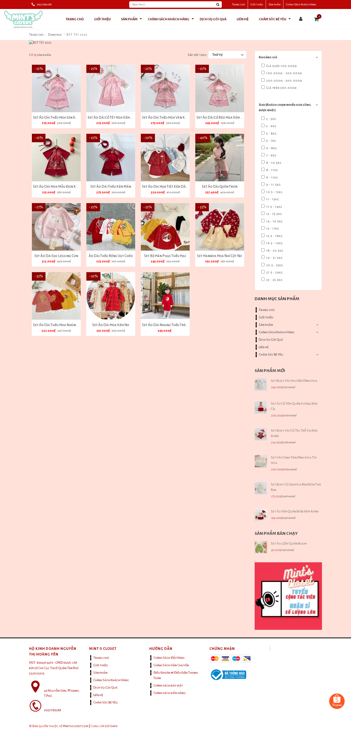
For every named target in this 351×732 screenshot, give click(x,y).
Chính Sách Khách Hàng (301, 4)
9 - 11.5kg (273, 184)
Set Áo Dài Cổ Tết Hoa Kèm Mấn (113, 117)
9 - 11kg (271, 177)
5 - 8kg (271, 133)
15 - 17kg (272, 228)
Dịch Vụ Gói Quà (271, 339)
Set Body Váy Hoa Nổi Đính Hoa (294, 381)
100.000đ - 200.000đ (283, 73)
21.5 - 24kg (274, 272)
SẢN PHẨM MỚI (270, 370)
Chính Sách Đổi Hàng (169, 658)
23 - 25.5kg (274, 280)
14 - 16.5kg (274, 221)
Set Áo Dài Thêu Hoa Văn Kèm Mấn (169, 117)
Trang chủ (238, 4)
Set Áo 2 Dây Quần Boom (289, 543)
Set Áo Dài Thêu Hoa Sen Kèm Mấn (60, 117)
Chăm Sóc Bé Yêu (271, 354)
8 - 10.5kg (273, 163)
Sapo (114, 726)
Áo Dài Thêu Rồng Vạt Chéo (111, 256)
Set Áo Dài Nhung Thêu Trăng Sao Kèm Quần (178, 325)
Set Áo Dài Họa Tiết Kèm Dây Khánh (170, 186)
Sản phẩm (275, 4)
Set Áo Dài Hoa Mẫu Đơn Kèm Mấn (60, 186)
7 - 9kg (270, 155)
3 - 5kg (270, 119)
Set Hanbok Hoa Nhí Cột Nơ (219, 256)
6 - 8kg (271, 148)
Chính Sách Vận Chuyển (171, 665)
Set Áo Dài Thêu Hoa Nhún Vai (57, 325)
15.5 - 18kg (274, 236)
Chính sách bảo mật (168, 685)
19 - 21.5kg (274, 258)
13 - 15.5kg (273, 214)
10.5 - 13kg (274, 192)
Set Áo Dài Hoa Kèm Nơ (110, 325)
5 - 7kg (270, 140)
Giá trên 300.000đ (281, 88)
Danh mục (55, 34)
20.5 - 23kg (274, 265)
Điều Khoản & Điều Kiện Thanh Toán (175, 675)
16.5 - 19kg (274, 243)
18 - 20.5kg (274, 250)
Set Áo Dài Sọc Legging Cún (56, 256)
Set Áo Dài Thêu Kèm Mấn (110, 186)
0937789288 (44, 4)
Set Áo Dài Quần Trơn (219, 186)
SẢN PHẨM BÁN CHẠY (276, 533)
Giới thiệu (257, 4)
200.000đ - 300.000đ (283, 80)
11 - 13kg (272, 199)
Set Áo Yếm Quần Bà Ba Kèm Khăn (294, 511)
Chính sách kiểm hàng (169, 693)
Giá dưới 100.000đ (281, 66)
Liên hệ (264, 347)
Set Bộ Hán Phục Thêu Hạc (165, 256)
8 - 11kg (271, 170)
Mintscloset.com (75, 726)
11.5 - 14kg (273, 206)
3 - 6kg (270, 126)
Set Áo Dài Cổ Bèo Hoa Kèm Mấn (222, 117)
